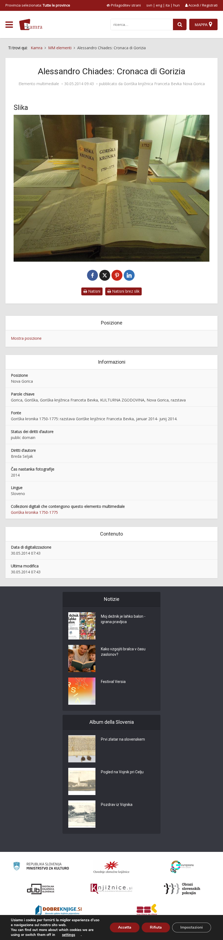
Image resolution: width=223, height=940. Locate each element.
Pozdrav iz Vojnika (116, 804)
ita (168, 5)
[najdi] (180, 24)
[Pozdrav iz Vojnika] (81, 814)
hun (176, 5)
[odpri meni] (9, 24)
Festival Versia (113, 681)
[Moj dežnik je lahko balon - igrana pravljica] (81, 625)
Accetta (124, 927)
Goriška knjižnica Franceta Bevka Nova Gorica (164, 83)
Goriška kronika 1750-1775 (34, 512)
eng (159, 5)
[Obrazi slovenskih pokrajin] (182, 889)
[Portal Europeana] (182, 867)
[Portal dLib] (41, 889)
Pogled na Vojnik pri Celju (122, 772)
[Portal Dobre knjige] (58, 910)
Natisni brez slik (125, 291)
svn (149, 5)
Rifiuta (156, 927)
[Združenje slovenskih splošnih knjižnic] (111, 888)
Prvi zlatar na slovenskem (123, 739)
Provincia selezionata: (37, 5)
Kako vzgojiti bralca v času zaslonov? (123, 652)
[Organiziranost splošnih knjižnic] (111, 867)
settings (68, 934)
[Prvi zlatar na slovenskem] (81, 748)
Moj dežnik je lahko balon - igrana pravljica (123, 619)
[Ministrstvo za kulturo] (40, 867)
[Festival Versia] (81, 691)
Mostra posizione (26, 338)
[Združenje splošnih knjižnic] (147, 910)
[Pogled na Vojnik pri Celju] (81, 781)
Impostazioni (191, 927)
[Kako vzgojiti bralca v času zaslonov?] (81, 658)
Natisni (93, 291)
